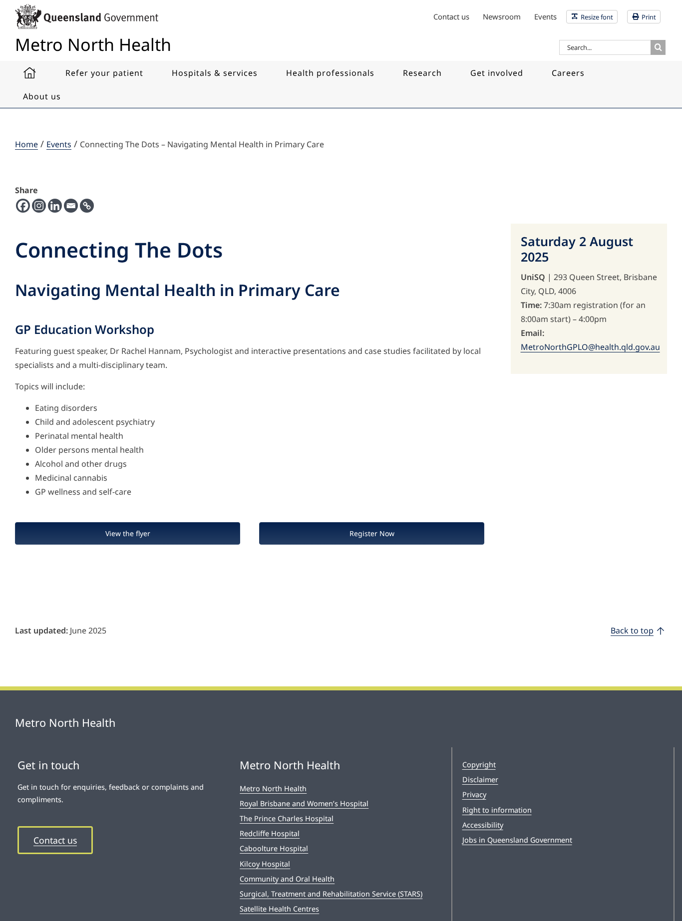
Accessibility (482, 825)
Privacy (474, 794)
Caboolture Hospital (274, 848)
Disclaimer (480, 779)
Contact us (55, 840)
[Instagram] (39, 206)
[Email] (71, 206)
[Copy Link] (87, 206)
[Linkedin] (55, 206)
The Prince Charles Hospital (287, 818)
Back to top (632, 630)
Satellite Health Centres (279, 909)
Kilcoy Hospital (265, 864)
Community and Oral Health (287, 879)
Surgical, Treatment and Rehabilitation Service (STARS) (331, 894)
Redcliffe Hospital (270, 833)
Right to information (497, 810)
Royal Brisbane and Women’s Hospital (304, 803)
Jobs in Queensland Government (517, 840)
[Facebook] (23, 206)
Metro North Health (273, 788)
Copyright (479, 764)
